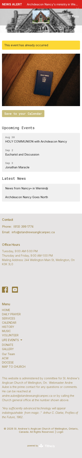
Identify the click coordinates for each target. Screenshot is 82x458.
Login (60, 431)
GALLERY (8, 349)
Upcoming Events (18, 127)
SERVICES (8, 318)
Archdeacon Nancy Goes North (26, 197)
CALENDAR (9, 322)
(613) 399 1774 (23, 226)
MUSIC (6, 331)
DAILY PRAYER (11, 314)
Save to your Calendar (23, 113)
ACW (5, 358)
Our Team (8, 354)
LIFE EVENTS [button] (10, 340)
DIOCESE (8, 362)
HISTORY (8, 326)
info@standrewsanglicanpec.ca (33, 232)
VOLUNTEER (10, 335)
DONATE (7, 345)
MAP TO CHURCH (13, 366)
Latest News (14, 178)
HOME (6, 310)
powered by (39, 449)
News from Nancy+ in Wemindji (26, 188)
